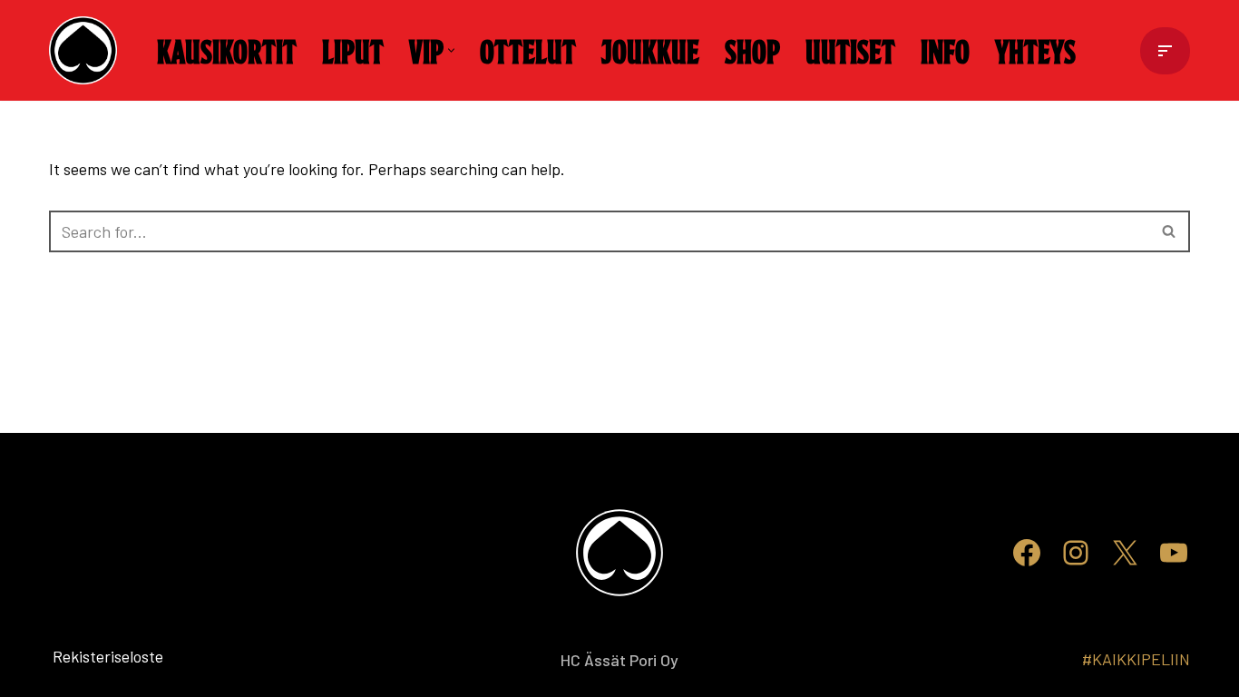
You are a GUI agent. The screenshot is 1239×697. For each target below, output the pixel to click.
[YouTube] (1173, 552)
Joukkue (650, 50)
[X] (1124, 552)
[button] (451, 50)
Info (945, 50)
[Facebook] (1026, 552)
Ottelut (528, 50)
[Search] (1169, 231)
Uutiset (850, 50)
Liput (353, 50)
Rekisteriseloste (78, 656)
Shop (752, 50)
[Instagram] (1075, 552)
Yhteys (1035, 50)
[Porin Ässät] (87, 50)
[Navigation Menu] (1165, 50)
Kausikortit (227, 50)
